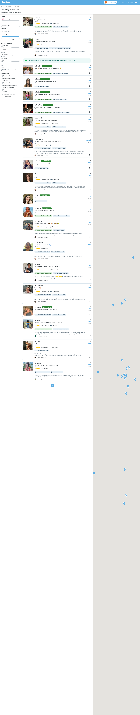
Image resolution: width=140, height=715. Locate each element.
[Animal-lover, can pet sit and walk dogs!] (57, 47)
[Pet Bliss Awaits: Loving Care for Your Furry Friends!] (57, 147)
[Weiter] (65, 385)
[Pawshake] (5, 2)
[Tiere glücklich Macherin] (57, 26)
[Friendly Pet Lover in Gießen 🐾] (57, 251)
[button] (118, 375)
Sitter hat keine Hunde (8, 76)
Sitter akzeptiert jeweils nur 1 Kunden (10, 90)
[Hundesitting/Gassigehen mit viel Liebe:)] (57, 212)
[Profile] (57, 349)
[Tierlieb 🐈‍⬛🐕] (57, 294)
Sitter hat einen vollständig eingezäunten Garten (10, 86)
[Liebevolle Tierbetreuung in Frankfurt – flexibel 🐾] (57, 272)
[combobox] (10, 19)
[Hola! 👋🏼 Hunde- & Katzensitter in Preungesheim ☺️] (57, 69)
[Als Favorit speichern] (90, 33)
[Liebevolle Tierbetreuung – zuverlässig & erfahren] (57, 95)
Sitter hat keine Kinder (8, 83)
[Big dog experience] (57, 182)
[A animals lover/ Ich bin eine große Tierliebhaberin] (57, 108)
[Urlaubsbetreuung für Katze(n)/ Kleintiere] (57, 164)
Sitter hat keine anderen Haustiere (9, 79)
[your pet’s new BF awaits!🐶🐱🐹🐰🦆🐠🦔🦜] (57, 229)
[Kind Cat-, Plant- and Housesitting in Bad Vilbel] (57, 371)
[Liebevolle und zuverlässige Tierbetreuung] (57, 82)
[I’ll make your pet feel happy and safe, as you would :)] (57, 328)
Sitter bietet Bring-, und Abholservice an (9, 95)
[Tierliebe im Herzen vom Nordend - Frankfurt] (57, 311)
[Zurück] (49, 385)
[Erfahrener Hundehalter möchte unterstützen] (57, 126)
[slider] (1, 36)
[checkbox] (2, 76)
